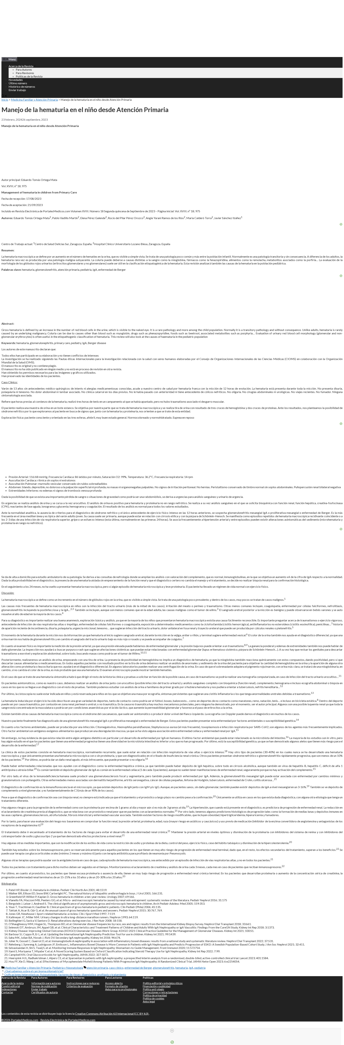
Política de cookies (153, 998)
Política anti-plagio (153, 989)
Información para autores (46, 983)
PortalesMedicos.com (24, 1020)
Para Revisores (25, 73)
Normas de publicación (44, 986)
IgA (191, 967)
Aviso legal (149, 1001)
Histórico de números (22, 86)
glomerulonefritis (163, 967)
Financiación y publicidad (156, 986)
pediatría (200, 967)
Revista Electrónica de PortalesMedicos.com (67, 1020)
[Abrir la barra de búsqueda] (4, 96)
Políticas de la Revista (29, 76)
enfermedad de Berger (138, 967)
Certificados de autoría (44, 992)
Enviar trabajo (17, 90)
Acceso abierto (114, 983)
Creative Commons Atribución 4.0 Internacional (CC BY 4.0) (112, 1013)
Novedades (16, 79)
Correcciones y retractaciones (160, 992)
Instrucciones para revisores (82, 983)
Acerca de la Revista (21, 66)
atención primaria (97, 967)
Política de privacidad (155, 995)
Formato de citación (116, 986)
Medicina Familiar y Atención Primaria (34, 99)
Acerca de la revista (12, 983)
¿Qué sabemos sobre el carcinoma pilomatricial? (34, 971)
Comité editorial (10, 986)
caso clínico (116, 967)
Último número (18, 83)
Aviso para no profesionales (121, 989)
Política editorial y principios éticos (163, 983)
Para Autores (24, 69)
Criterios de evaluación (79, 986)
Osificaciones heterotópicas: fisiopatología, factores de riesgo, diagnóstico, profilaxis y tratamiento (65, 974)
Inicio (4, 99)
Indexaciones (9, 989)
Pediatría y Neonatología (67, 967)
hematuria (181, 967)
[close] (172, 1030)
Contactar (7, 992)
